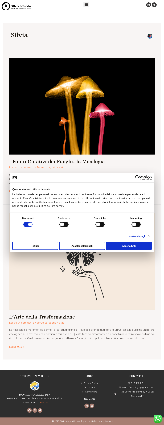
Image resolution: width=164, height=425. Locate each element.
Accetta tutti (129, 245)
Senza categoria (46, 167)
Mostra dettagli (137, 236)
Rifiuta (35, 245)
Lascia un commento (21, 167)
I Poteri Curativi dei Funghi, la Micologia (57, 161)
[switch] (64, 224)
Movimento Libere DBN (34, 394)
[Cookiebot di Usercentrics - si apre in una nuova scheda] (138, 177)
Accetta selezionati (82, 245)
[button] (86, 4)
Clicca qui (42, 402)
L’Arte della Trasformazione (42, 317)
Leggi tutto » (16, 346)
